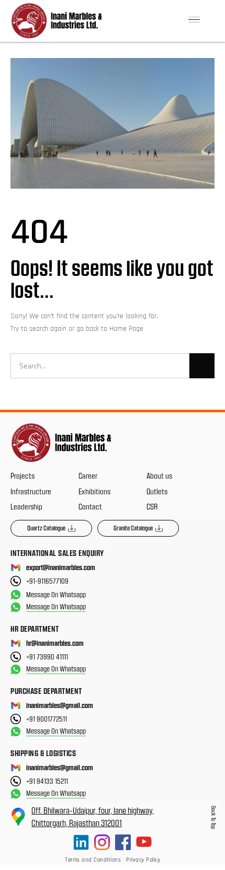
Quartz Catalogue (46, 527)
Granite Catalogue (133, 527)
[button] (194, 21)
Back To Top (213, 817)
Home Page (126, 328)
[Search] (202, 365)
